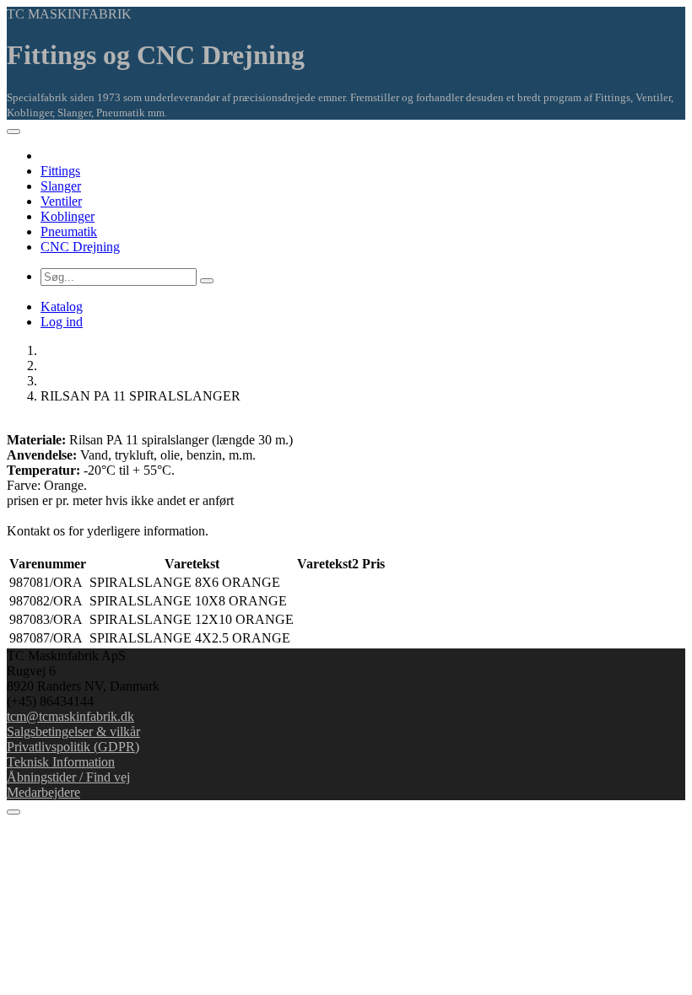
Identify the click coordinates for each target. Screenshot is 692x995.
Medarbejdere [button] (43, 792)
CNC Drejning (80, 246)
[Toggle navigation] (13, 131)
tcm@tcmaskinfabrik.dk (70, 716)
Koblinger (68, 216)
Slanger (61, 186)
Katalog (62, 306)
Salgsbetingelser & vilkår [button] (73, 731)
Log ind (62, 322)
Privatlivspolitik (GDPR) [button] (73, 747)
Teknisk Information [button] (61, 762)
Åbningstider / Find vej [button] (68, 777)
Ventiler (61, 201)
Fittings (60, 171)
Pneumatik (69, 231)
